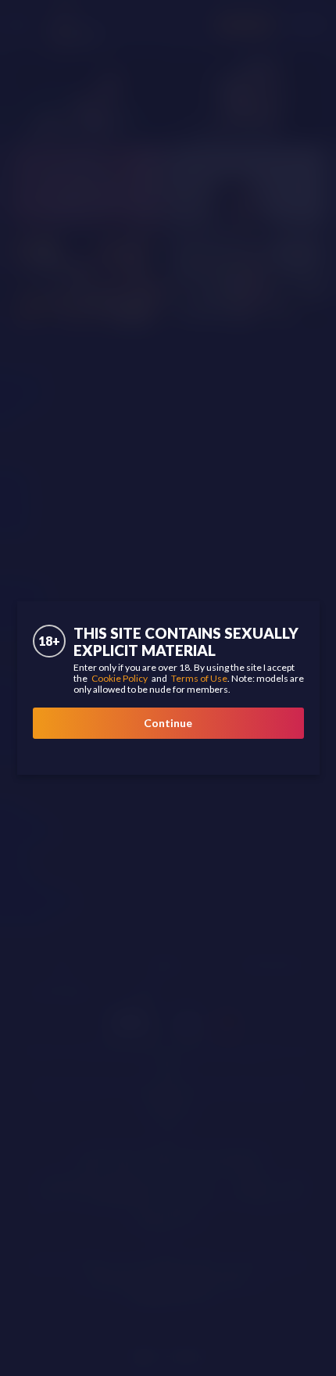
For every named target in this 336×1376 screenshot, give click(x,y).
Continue (168, 722)
